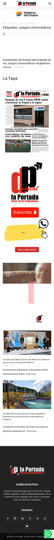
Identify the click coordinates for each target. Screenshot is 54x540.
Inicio (5, 23)
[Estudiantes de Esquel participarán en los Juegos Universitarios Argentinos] (27, 44)
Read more (31, 374)
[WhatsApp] (45, 518)
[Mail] (22, 518)
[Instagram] (15, 518)
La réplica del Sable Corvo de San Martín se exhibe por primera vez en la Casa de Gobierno (26, 361)
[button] (4, 3)
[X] (30, 518)
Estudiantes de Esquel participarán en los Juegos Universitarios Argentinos (27, 61)
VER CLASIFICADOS (27, 249)
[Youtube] (27, 526)
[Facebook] (7, 518)
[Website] (37, 518)
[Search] (50, 3)
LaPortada (7, 67)
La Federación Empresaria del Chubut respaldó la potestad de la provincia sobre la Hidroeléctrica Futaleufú (24, 417)
